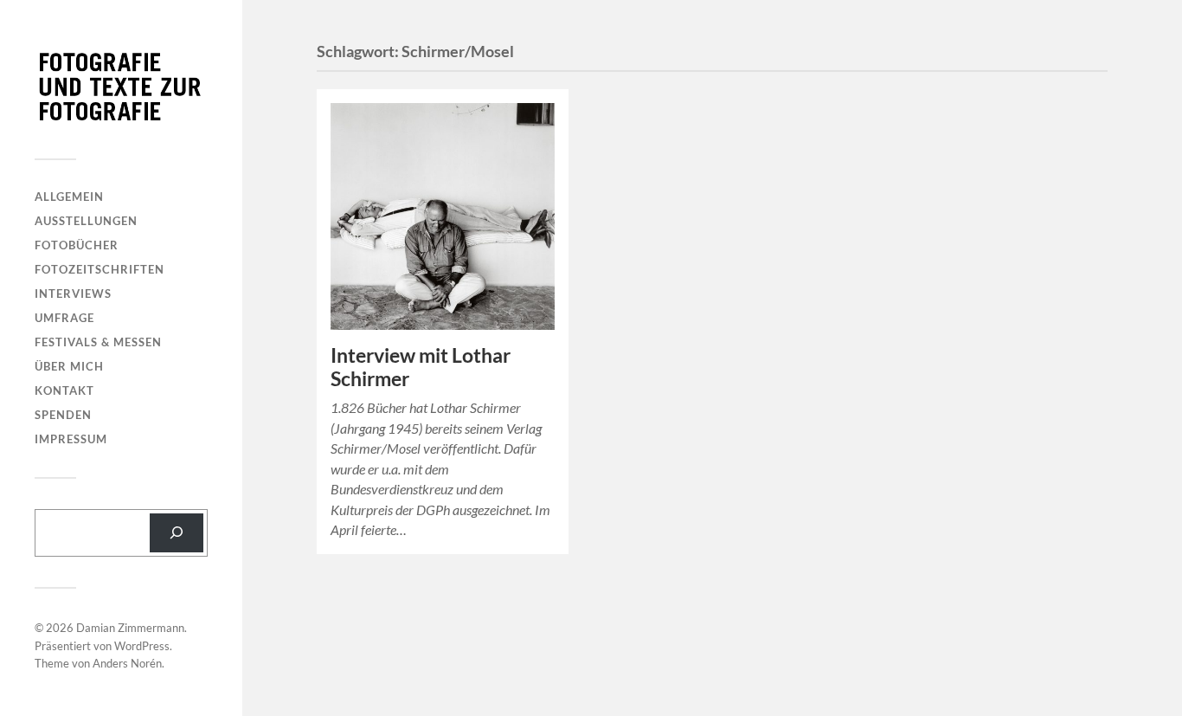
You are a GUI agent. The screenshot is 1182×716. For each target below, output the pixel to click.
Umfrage (64, 318)
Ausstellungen (86, 221)
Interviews (73, 293)
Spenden (63, 415)
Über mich (69, 366)
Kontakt (64, 390)
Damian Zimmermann (130, 628)
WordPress (142, 646)
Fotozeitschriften (99, 269)
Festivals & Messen (98, 342)
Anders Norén (127, 663)
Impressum (71, 439)
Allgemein (69, 196)
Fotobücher (77, 245)
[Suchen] (176, 532)
